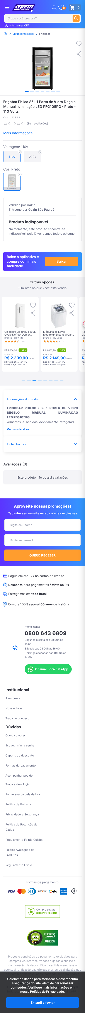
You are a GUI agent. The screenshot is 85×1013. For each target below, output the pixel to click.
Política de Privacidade (47, 991)
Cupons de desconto (19, 755)
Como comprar (15, 735)
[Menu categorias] (7, 7)
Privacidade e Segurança (22, 814)
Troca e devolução (17, 784)
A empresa (12, 698)
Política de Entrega (18, 804)
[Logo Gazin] (23, 8)
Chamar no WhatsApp (51, 669)
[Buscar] (76, 18)
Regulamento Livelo (18, 865)
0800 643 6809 (45, 633)
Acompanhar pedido (19, 775)
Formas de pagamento (20, 765)
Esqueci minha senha (19, 745)
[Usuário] (54, 7)
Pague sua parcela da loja (22, 794)
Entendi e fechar (42, 1002)
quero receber (42, 555)
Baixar (61, 261)
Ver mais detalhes (18, 429)
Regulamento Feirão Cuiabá (23, 839)
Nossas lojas (13, 708)
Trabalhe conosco (17, 718)
